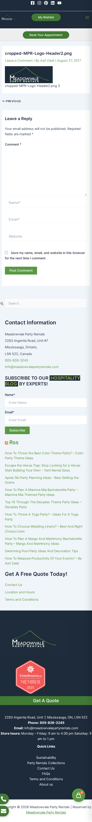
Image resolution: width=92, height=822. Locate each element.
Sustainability (46, 758)
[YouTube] (59, 3)
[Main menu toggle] (87, 17)
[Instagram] (39, 3)
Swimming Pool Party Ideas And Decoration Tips (41, 551)
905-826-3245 (16, 360)
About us (46, 784)
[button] (46, 17)
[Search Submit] (2, 303)
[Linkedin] (53, 3)
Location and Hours (20, 592)
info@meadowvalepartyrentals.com (32, 367)
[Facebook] (33, 3)
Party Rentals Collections (46, 763)
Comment (13, 144)
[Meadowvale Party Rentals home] (33, 638)
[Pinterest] (46, 3)
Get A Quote (46, 700)
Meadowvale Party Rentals (46, 812)
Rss (14, 442)
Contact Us (13, 585)
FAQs (46, 774)
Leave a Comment (19, 61)
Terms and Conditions (22, 600)
